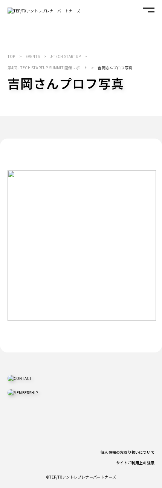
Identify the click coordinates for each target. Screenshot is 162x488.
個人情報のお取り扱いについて (127, 452)
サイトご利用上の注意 (135, 462)
